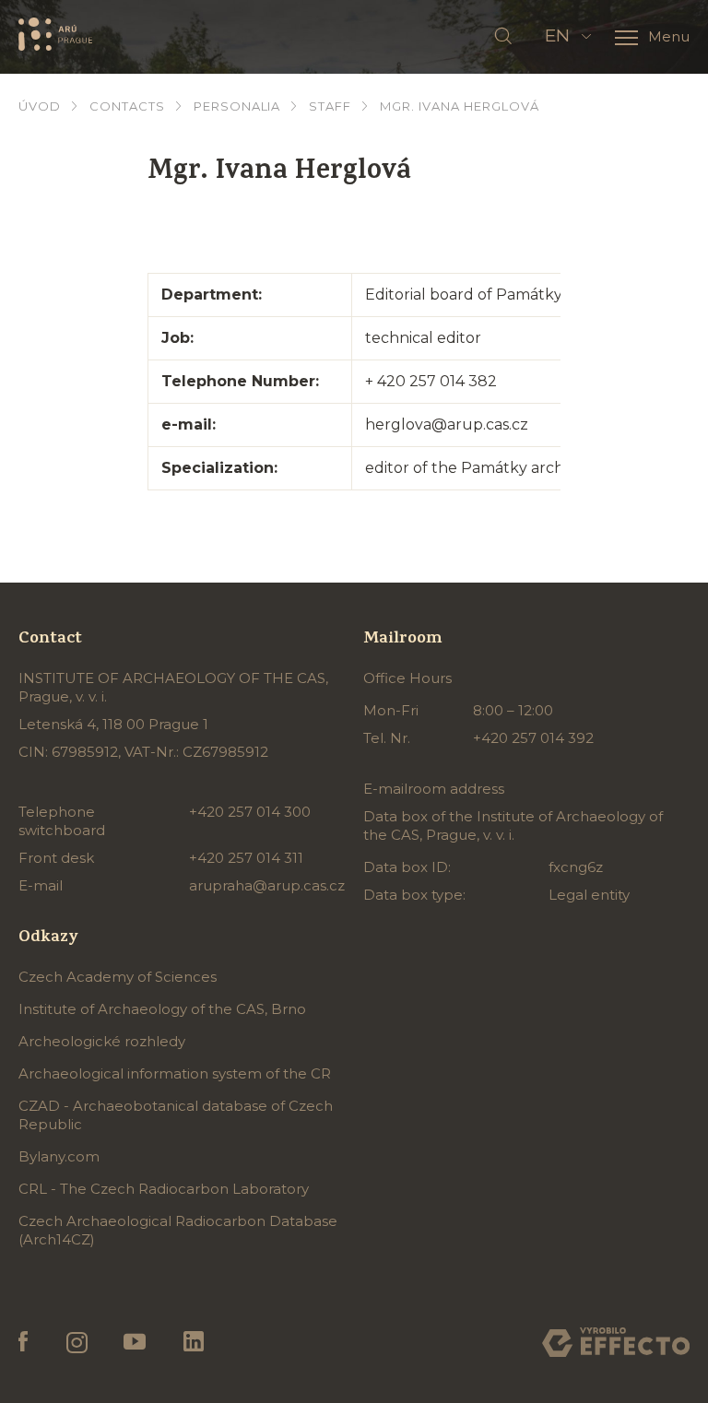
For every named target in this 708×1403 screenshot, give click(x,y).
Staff (330, 106)
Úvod (39, 106)
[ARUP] (55, 35)
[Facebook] (23, 1342)
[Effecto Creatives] (616, 1342)
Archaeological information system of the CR (174, 1073)
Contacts (127, 106)
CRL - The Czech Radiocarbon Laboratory (163, 1188)
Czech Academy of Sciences (117, 976)
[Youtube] (135, 1342)
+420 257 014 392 (533, 738)
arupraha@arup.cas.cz (267, 885)
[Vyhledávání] (503, 36)
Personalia (237, 106)
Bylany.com (59, 1156)
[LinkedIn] (193, 1342)
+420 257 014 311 (246, 858)
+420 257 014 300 (250, 811)
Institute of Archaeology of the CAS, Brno (162, 1009)
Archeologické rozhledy (101, 1041)
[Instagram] (76, 1342)
